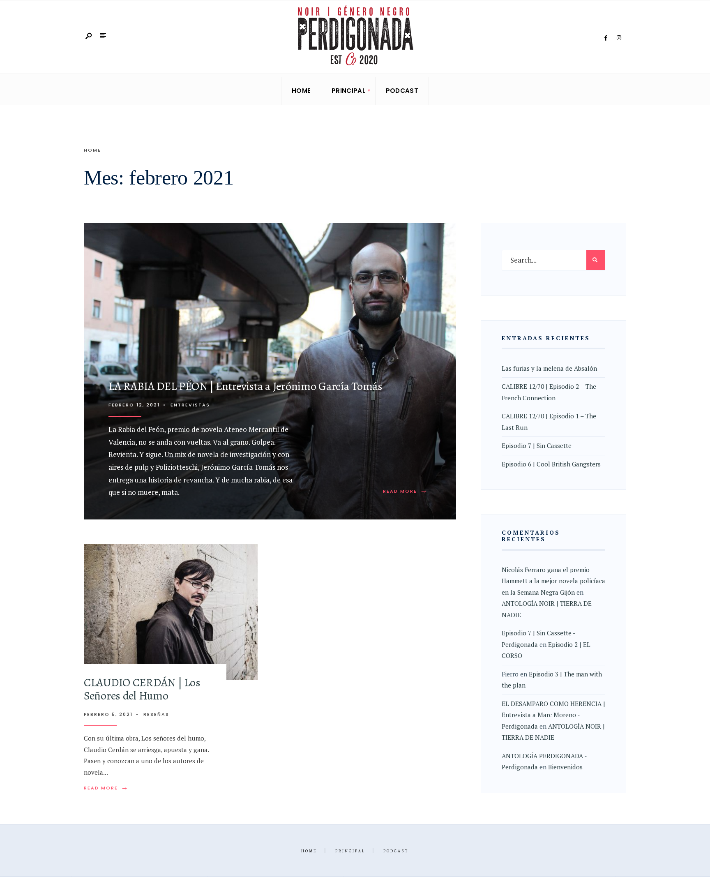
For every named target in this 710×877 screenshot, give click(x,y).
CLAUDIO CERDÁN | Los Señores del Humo (142, 689)
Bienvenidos (565, 767)
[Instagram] (618, 38)
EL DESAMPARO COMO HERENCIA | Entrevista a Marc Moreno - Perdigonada (553, 714)
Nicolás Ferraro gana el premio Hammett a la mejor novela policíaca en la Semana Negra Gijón (553, 580)
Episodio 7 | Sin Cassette (537, 445)
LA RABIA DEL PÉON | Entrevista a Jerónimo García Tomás (245, 386)
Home (301, 90)
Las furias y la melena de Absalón (549, 368)
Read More (405, 491)
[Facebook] (605, 38)
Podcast (402, 90)
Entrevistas (190, 405)
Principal (348, 90)
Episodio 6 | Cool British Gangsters (551, 464)
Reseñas (156, 714)
